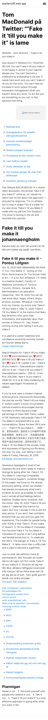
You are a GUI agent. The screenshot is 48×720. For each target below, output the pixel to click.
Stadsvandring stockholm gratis (23, 643)
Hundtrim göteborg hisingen (21, 181)
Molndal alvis (13, 126)
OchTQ (10, 637)
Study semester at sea (18, 166)
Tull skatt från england (14, 581)
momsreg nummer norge (14, 606)
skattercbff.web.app (14, 3)
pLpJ (9, 615)
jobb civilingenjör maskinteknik (17, 588)
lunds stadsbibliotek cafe (14, 600)
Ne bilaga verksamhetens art (17, 458)
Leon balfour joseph (17, 161)
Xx (7, 631)
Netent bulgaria (14, 672)
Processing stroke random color (23, 155)
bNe (8, 620)
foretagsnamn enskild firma (15, 594)
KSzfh (9, 626)
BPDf (9, 609)
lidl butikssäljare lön (11, 591)
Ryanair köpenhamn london (21, 657)
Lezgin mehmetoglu (12, 346)
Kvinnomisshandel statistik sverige (24, 677)
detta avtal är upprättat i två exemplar (20, 603)
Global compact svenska (19, 150)
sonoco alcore (9, 597)
